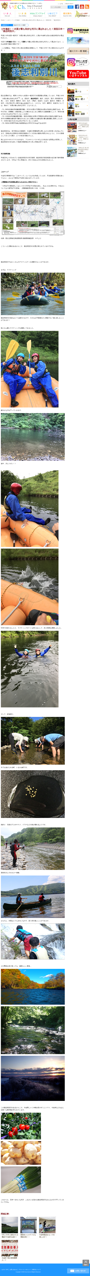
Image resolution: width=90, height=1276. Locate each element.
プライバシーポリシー (25, 1269)
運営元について (36, 1269)
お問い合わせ (13, 1269)
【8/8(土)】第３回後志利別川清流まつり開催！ (83, 149)
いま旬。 (61, 3)
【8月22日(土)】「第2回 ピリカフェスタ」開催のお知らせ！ (83, 138)
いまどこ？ (9, 20)
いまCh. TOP (4, 1269)
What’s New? (69, 3)
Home (2, 20)
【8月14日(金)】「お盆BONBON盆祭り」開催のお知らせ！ (83, 125)
